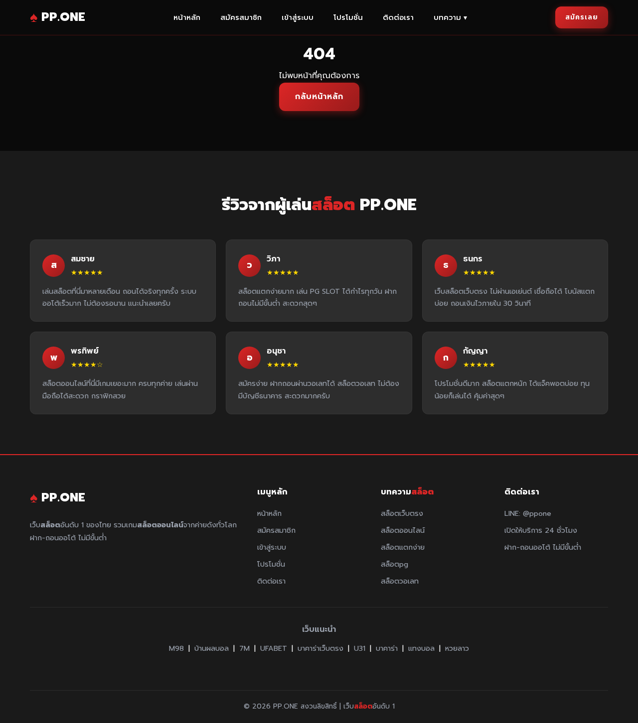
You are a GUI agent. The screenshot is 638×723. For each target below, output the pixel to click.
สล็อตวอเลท (400, 581)
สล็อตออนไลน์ (403, 530)
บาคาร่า (387, 648)
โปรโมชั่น (348, 17)
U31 (359, 648)
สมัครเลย (581, 17)
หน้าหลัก (186, 17)
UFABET (273, 648)
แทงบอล (421, 648)
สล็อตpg (394, 564)
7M (244, 648)
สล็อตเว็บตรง (402, 513)
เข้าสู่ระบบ (298, 17)
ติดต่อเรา (398, 17)
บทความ (450, 17)
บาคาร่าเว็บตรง (320, 648)
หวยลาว (457, 648)
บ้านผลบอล (211, 648)
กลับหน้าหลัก (319, 97)
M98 (176, 648)
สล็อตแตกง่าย (403, 547)
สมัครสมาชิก (241, 17)
